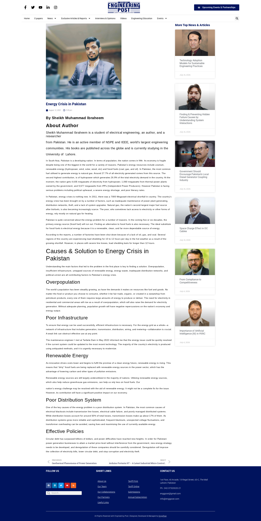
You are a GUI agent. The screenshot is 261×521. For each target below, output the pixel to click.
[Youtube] (40, 7)
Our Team (102, 486)
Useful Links (103, 502)
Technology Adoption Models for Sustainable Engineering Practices (192, 63)
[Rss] (73, 485)
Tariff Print (133, 481)
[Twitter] (33, 7)
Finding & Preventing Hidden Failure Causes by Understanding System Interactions (195, 119)
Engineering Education (141, 18)
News (50, 18)
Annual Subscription (137, 497)
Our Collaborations (106, 492)
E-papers (38, 18)
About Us (102, 481)
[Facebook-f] (25, 7)
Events (160, 18)
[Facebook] (48, 485)
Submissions (134, 492)
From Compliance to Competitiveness (190, 281)
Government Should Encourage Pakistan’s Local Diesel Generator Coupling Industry (194, 176)
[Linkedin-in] (48, 7)
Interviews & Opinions (105, 18)
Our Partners (104, 497)
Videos (123, 18)
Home (27, 18)
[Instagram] (55, 7)
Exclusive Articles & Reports (74, 18)
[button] (237, 18)
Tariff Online (133, 486)
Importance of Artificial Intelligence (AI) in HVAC (192, 332)
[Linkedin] (55, 485)
